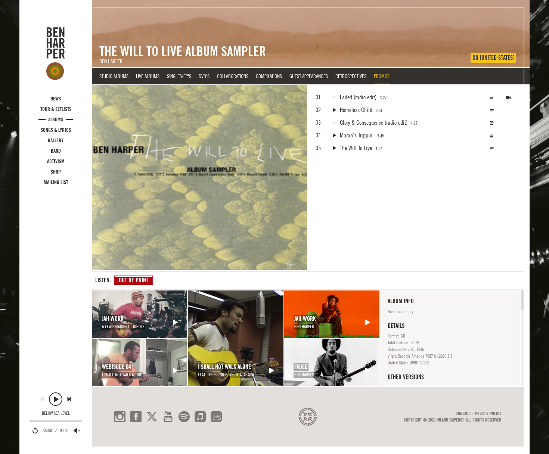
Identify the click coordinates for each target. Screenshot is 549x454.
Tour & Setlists (55, 109)
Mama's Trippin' (357, 135)
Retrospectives (350, 76)
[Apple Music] (200, 416)
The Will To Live (356, 147)
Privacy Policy (488, 413)
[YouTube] (168, 416)
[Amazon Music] (216, 416)
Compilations (269, 76)
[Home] (55, 53)
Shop (56, 172)
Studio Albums (113, 76)
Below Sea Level (56, 413)
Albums (55, 119)
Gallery (55, 140)
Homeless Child (356, 109)
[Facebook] (136, 416)
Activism (56, 161)
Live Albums (147, 76)
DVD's (204, 76)
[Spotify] (184, 416)
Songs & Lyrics (56, 130)
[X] (152, 416)
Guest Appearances (308, 76)
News (55, 99)
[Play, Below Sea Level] (55, 399)
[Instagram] (119, 416)
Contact (463, 413)
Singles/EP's (179, 76)
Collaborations (232, 76)
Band (56, 151)
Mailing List (56, 182)
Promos (382, 76)
